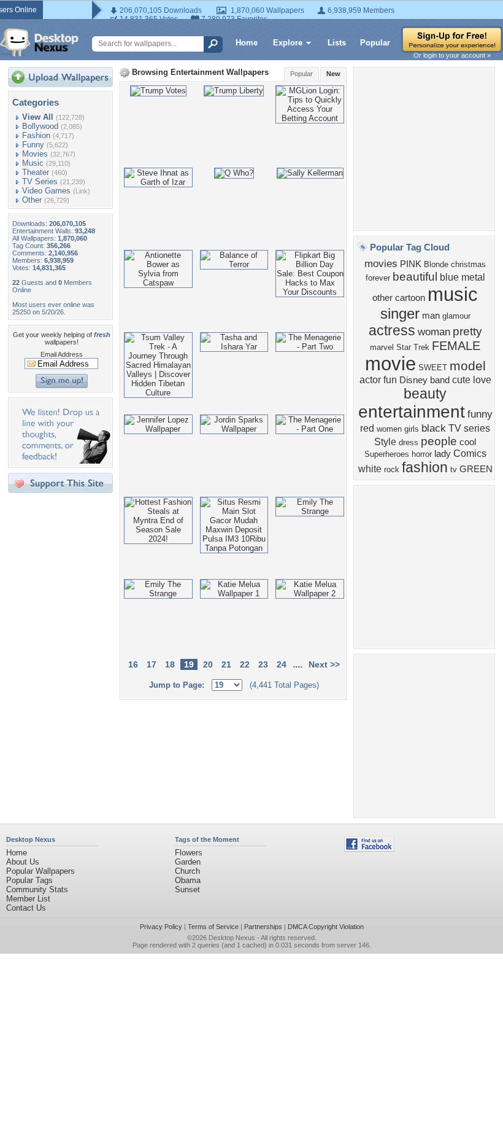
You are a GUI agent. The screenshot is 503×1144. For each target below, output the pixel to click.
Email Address (61, 354)
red (367, 428)
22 (245, 664)
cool (467, 442)
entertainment (411, 411)
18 (170, 664)
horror (422, 454)
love (482, 380)
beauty (425, 394)
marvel (382, 347)
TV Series (40, 181)
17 (151, 664)
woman (434, 331)
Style (385, 442)
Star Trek (412, 347)
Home (247, 42)
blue (449, 277)
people (439, 441)
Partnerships (263, 926)
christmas (468, 264)
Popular (375, 42)
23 (263, 664)
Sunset (187, 889)
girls (411, 429)
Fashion (36, 135)
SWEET (432, 367)
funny (480, 414)
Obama (188, 880)
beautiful (415, 276)
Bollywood (40, 126)
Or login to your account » (452, 55)
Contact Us (26, 907)
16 (133, 664)
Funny (33, 144)
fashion (425, 467)
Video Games (46, 190)
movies (380, 263)
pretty (467, 331)
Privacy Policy (161, 926)
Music (33, 163)
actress (392, 330)
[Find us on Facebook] (369, 849)
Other (32, 199)
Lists (337, 42)
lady (442, 454)
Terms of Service (213, 926)
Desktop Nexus (232, 937)
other (382, 298)
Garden (188, 861)
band (440, 380)
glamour (456, 316)
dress (408, 442)
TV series (469, 428)
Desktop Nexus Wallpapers (39, 42)
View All (37, 117)
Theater (35, 172)
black (433, 428)
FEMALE (456, 345)
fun (390, 380)
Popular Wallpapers (40, 871)
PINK (410, 264)
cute (461, 380)
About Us (22, 861)
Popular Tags (29, 880)
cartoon (410, 298)
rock (391, 469)
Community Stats (37, 889)
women (389, 429)
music (453, 294)
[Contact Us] (64, 460)
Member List (28, 898)
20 (208, 664)
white (370, 469)
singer (400, 313)
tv (453, 469)
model (468, 366)
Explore (287, 42)
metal (473, 277)
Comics (469, 453)
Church (187, 871)
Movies (35, 153)
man (431, 316)
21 (226, 664)
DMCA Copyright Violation (326, 926)
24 (281, 664)
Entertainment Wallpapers (220, 72)
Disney (413, 380)
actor (370, 380)
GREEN (476, 469)
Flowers (188, 852)
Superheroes (386, 454)
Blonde (436, 264)
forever (378, 277)
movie (390, 363)
